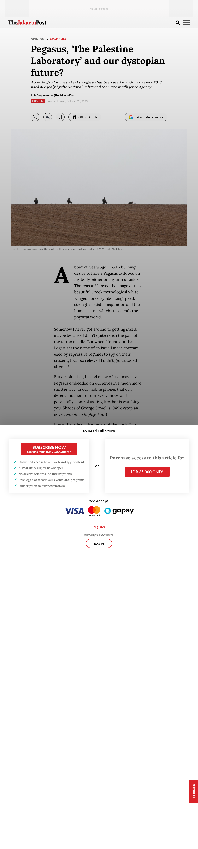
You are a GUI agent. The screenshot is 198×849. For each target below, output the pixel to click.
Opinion (37, 39)
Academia (58, 39)
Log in (99, 543)
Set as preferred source (149, 117)
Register (99, 527)
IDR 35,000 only (147, 471)
